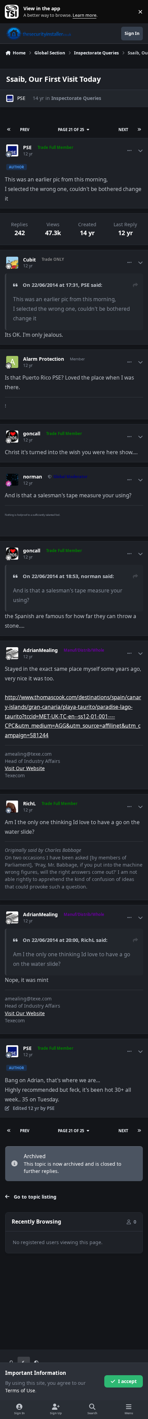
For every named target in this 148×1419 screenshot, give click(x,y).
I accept (127, 1381)
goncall (31, 434)
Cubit (29, 260)
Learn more (13, 12)
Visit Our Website (25, 768)
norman (32, 477)
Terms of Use (20, 1390)
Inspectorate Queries (76, 98)
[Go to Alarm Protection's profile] (12, 362)
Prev (24, 129)
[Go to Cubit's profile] (12, 263)
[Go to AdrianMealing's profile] (12, 653)
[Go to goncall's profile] (12, 437)
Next (123, 129)
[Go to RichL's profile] (12, 807)
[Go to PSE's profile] (9, 98)
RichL (29, 804)
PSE (21, 98)
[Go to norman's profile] (12, 480)
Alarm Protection (43, 359)
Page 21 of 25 (71, 129)
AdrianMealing (40, 650)
